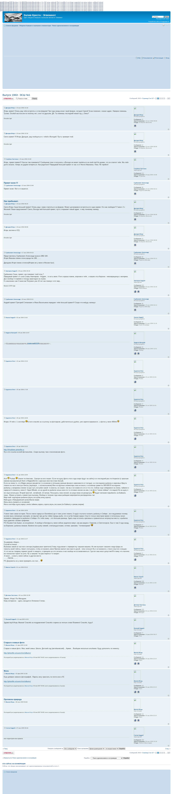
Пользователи (147, 58)
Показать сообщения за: (56, 748)
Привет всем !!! (11, 183)
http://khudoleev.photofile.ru (14, 450)
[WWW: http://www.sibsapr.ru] (135, 291)
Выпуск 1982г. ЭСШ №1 (16, 95)
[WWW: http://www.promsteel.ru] (135, 663)
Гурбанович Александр (13, 185)
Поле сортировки (83, 748)
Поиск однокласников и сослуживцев (65, 25)
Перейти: (87, 758)
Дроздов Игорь (10, 107)
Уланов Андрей (10, 317)
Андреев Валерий (11, 332)
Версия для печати (163, 25)
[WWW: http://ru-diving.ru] (135, 382)
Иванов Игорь (10, 645)
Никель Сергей (10, 567)
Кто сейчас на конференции (14, 763)
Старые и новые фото (14, 642)
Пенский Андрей (11, 619)
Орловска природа (13, 699)
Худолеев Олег (10, 361)
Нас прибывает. (11, 201)
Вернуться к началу (168, 129)
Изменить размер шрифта (167, 25)
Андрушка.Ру (165, 21)
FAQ (139, 58)
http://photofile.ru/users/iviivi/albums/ (17, 653)
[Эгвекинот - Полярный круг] (13, 17)
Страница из (148, 98)
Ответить (6, 98)
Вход (167, 58)
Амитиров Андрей (11, 271)
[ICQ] (135, 126)
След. (167, 748)
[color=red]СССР (33, 343)
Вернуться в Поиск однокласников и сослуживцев (20, 758)
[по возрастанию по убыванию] (115, 748)
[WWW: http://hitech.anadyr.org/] (135, 353)
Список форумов (12, 25)
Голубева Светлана (12, 159)
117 (169, 98)
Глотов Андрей (10, 728)
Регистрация (159, 58)
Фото (6, 671)
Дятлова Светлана (11, 595)
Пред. (6, 748)
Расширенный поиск (162, 18)
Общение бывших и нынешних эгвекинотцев (35, 25)
